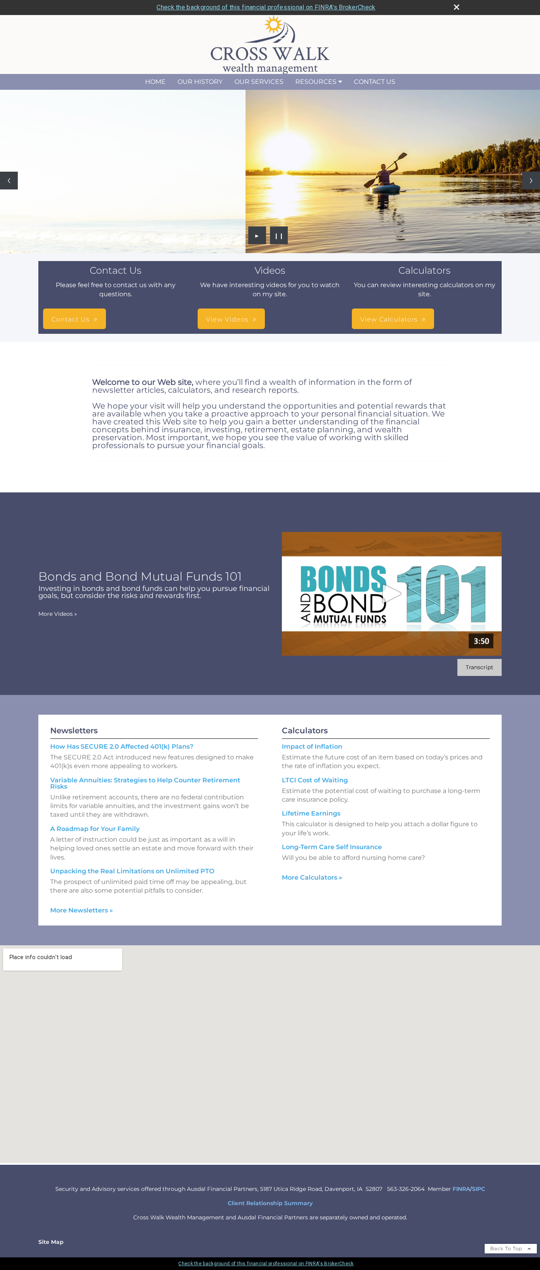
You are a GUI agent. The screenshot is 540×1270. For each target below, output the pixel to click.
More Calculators (312, 877)
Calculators (305, 730)
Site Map (51, 1241)
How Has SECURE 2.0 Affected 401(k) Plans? (121, 746)
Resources (315, 81)
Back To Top (507, 1248)
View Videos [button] (227, 319)
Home (155, 81)
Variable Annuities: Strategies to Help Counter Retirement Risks (145, 783)
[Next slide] (531, 180)
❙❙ (279, 235)
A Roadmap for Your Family (95, 829)
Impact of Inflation (312, 746)
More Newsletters (81, 910)
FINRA (461, 1188)
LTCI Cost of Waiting (315, 780)
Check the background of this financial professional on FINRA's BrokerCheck (266, 7)
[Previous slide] (9, 180)
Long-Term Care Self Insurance (332, 847)
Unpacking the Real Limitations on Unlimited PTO (132, 871)
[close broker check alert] (456, 7)
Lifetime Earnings (311, 813)
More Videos (57, 614)
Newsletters (74, 730)
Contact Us (374, 81)
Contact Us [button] (70, 319)
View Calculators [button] (389, 319)
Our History (200, 81)
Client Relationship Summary (270, 1203)
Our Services (258, 81)
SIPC (478, 1188)
